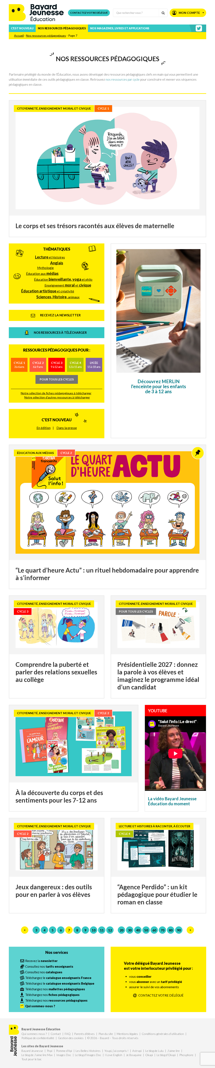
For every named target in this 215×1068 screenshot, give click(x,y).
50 (146, 930)
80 (171, 930)
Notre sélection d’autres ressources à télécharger (57, 397)
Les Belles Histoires (88, 1050)
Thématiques (56, 249)
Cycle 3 (56, 364)
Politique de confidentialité (37, 1038)
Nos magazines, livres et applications (119, 28)
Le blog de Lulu (154, 1050)
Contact (56, 1034)
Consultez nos (49, 966)
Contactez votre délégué (89, 12)
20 (121, 930)
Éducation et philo (63, 279)
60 (154, 930)
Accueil (19, 35)
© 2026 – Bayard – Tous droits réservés (112, 1038)
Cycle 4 (75, 364)
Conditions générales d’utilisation (163, 1034)
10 (94, 930)
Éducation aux (42, 273)
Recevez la (41, 961)
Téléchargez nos (55, 989)
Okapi (149, 1055)
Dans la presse (66, 428)
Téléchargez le (58, 978)
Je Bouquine (134, 1055)
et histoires (50, 257)
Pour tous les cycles (57, 379)
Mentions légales (127, 1034)
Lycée (93, 364)
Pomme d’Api (64, 1050)
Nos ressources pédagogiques (62, 28)
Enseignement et (68, 285)
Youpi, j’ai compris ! (116, 1050)
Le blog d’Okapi (166, 1055)
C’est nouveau (22, 28)
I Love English (113, 1055)
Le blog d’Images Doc (88, 1055)
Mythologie (45, 268)
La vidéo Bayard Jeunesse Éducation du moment (172, 801)
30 (130, 930)
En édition (44, 428)
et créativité (47, 291)
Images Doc (63, 1055)
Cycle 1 (19, 364)
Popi (49, 1050)
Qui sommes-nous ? (34, 1034)
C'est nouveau (57, 420)
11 (102, 930)
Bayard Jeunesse (32, 1050)
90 (179, 930)
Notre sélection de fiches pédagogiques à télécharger (56, 393)
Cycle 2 (38, 364)
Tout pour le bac (31, 1059)
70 (162, 930)
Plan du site (105, 1034)
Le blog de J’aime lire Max (36, 1055)
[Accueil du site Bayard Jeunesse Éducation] (36, 12)
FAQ (68, 1034)
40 (138, 930)
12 (110, 930)
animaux (58, 297)
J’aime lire (173, 1050)
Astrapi (137, 1050)
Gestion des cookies (71, 1038)
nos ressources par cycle (123, 79)
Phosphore (186, 1055)
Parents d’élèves (84, 1034)
